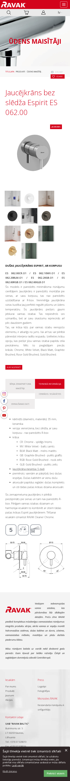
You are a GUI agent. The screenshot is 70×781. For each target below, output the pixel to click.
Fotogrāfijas (44, 691)
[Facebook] (4, 401)
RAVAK (13, 4)
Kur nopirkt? (14, 367)
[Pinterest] (4, 408)
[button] (12, 771)
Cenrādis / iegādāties (50, 394)
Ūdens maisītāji (34, 71)
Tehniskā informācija (50, 384)
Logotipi (42, 686)
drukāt (59, 72)
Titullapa (9, 71)
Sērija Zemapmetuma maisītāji (20, 386)
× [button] (66, 750)
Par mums (10, 686)
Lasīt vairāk (18, 765)
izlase (59, 76)
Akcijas (9, 699)
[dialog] (35, 764)
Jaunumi (9, 695)
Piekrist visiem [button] (55, 773)
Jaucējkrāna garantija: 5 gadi (29, 469)
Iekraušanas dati (20, 404)
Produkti (20, 71)
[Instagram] (4, 394)
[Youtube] (4, 415)
